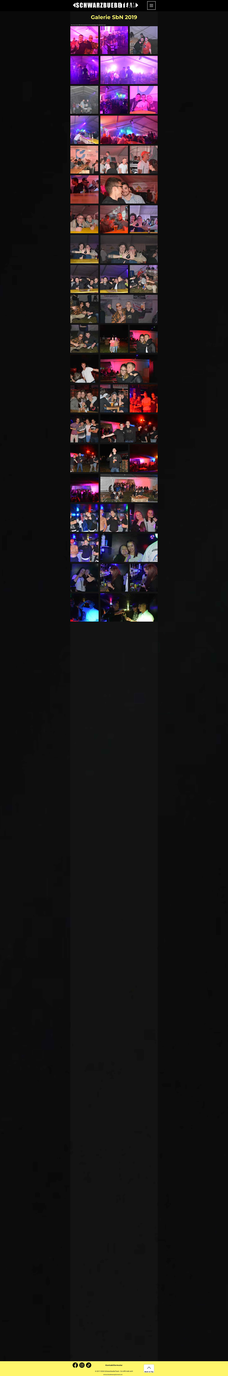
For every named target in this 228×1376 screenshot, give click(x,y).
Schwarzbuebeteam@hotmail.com (112, 1374)
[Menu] (151, 5)
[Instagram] (82, 1365)
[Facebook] (75, 1365)
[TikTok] (88, 1365)
